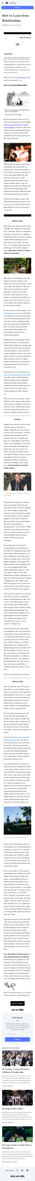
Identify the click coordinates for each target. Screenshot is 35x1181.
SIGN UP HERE (17, 1003)
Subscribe (17, 8)
